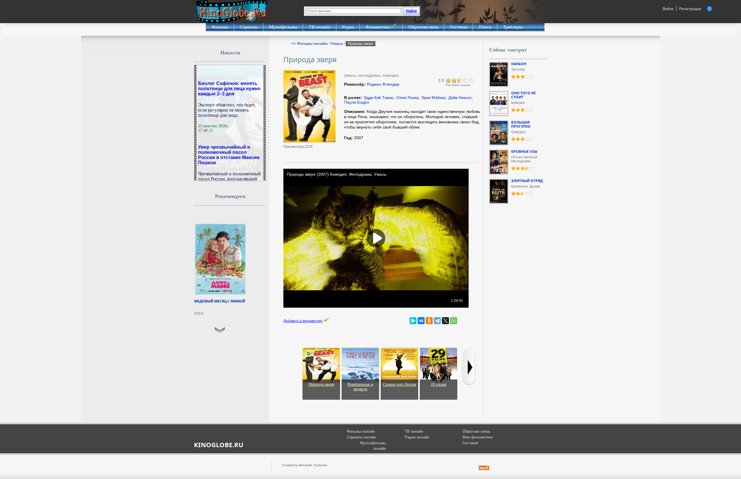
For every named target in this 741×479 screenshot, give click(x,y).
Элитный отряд (527, 180)
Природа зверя (321, 384)
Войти (668, 8)
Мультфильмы (283, 27)
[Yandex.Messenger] (413, 320)
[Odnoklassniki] (429, 320)
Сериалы (249, 27)
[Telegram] (437, 320)
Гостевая (458, 27)
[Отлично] (471, 80)
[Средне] (460, 80)
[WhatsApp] (453, 320)
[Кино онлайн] (231, 11)
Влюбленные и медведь (360, 386)
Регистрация (690, 8)
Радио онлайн (417, 437)
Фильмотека (378, 27)
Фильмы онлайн (361, 431)
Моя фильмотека (478, 437)
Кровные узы (524, 151)
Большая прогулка (520, 124)
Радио (348, 27)
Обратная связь (423, 27)
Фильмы (220, 27)
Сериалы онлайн (361, 437)
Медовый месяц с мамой (219, 301)
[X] (445, 320)
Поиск (485, 27)
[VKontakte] (421, 320)
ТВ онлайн (320, 27)
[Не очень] (454, 80)
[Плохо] (448, 80)
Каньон (518, 63)
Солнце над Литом (399, 384)
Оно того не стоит (523, 95)
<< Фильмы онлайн (310, 43)
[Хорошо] (466, 80)
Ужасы (337, 43)
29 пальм (438, 384)
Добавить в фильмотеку (303, 321)
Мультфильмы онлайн (373, 446)
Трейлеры (512, 27)
